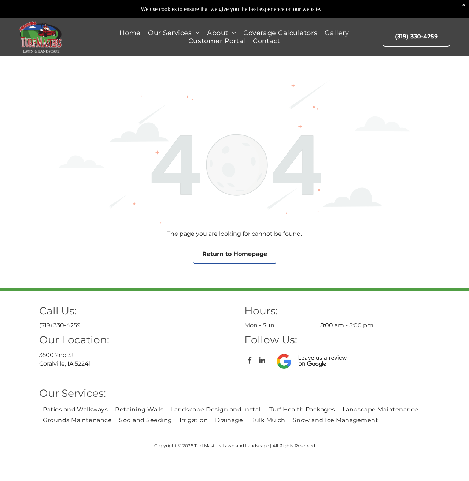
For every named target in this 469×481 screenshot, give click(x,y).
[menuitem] (130, 33)
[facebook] (249, 361)
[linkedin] (262, 361)
